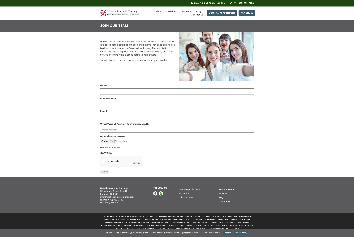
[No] (350, 232)
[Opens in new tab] (155, 193)
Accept (228, 233)
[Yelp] (161, 193)
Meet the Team (226, 189)
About (159, 11)
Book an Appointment (189, 189)
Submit (104, 172)
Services (172, 11)
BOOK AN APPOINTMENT (222, 13)
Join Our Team (186, 197)
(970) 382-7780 (246, 3)
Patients (186, 11)
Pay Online (184, 193)
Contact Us (197, 14)
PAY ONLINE (247, 13)
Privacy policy (241, 233)
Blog (198, 11)
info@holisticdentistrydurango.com (117, 197)
